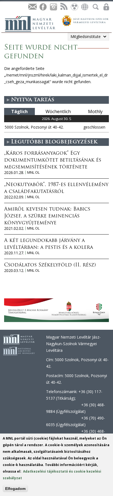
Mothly (95, 111)
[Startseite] (33, 23)
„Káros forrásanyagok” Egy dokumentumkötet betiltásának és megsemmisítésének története (52, 160)
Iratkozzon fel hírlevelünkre (32, 7)
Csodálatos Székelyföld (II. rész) (50, 265)
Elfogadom (15, 488)
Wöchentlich (58, 111)
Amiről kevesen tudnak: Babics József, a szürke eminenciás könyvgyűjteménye (47, 216)
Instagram (53, 7)
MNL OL (33, 172)
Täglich (19, 111)
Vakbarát (74, 7)
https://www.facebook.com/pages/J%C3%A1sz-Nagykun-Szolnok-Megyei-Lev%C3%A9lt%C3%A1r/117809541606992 (43, 7)
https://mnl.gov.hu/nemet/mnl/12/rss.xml (64, 7)
